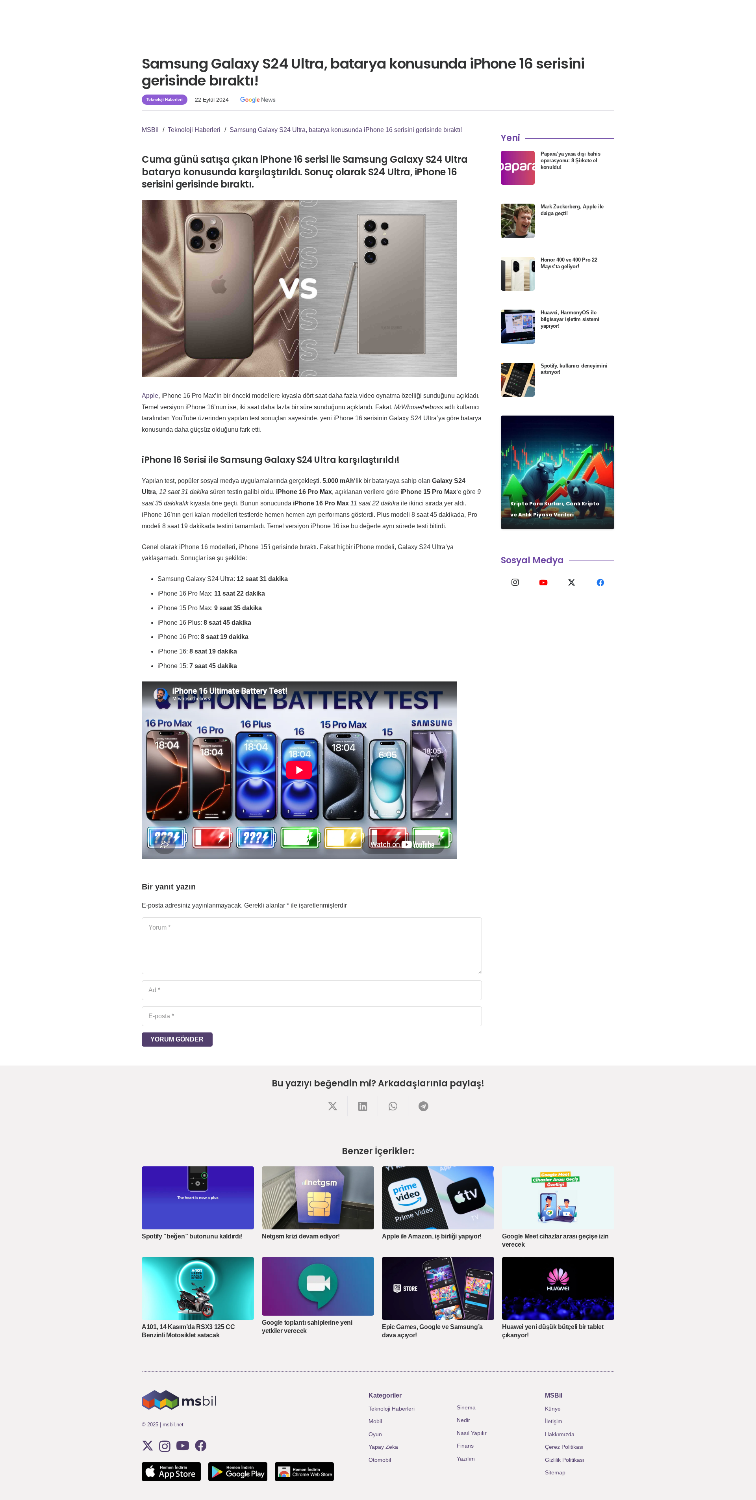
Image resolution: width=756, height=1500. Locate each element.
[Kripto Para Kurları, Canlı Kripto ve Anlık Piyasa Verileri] (557, 472)
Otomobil (380, 1460)
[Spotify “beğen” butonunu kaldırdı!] (198, 1197)
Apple (150, 395)
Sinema (466, 1407)
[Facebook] (600, 582)
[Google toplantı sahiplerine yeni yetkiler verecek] (318, 1286)
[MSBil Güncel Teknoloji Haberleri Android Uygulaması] (237, 1471)
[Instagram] (515, 582)
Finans (465, 1445)
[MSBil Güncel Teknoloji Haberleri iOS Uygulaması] (171, 1471)
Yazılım (466, 1458)
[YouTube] (543, 582)
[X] (572, 582)
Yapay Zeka (383, 1447)
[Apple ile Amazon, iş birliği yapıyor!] (438, 1197)
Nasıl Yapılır (472, 1433)
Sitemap (555, 1472)
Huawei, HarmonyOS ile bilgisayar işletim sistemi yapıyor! (570, 319)
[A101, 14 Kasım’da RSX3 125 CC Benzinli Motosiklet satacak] (198, 1288)
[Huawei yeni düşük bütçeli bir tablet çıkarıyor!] (558, 1288)
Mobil (375, 1421)
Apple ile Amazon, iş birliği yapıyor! (432, 1236)
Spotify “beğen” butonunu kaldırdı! (192, 1236)
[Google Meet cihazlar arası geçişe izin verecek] (558, 1197)
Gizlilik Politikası (564, 1460)
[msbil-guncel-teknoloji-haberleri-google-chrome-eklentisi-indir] (304, 1471)
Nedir (463, 1420)
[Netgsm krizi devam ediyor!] (318, 1197)
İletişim (553, 1421)
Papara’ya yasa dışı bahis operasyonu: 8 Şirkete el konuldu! (570, 160)
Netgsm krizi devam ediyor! (301, 1236)
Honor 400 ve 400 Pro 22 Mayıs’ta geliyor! (569, 263)
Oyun (375, 1434)
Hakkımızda (559, 1434)
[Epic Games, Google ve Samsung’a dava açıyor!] (438, 1288)
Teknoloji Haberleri (392, 1408)
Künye (553, 1408)
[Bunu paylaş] (332, 1106)
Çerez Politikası (564, 1447)
